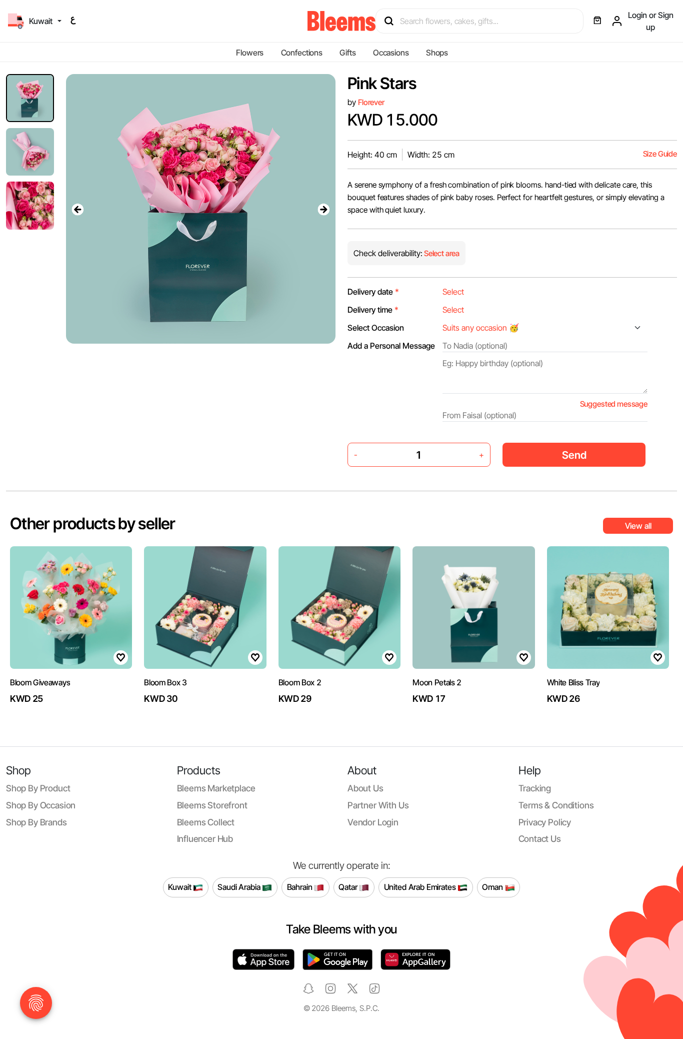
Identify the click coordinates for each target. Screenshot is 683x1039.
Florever (371, 102)
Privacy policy (545, 822)
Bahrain (300, 887)
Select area (441, 253)
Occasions (391, 53)
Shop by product (38, 788)
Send (574, 455)
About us (366, 788)
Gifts (348, 53)
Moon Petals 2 (437, 682)
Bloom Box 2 (299, 682)
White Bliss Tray (573, 682)
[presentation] (78, 209)
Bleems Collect (206, 822)
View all (638, 526)
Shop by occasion (41, 805)
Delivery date (373, 292)
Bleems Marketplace (216, 788)
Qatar (348, 887)
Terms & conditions (556, 805)
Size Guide (660, 154)
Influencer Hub (205, 838)
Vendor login (373, 822)
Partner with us (378, 805)
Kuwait (180, 887)
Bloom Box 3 (165, 682)
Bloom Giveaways (40, 682)
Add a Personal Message (391, 346)
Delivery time (373, 310)
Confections (301, 53)
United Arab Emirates (421, 887)
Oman (493, 887)
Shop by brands (36, 822)
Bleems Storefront (212, 805)
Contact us (539, 838)
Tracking (535, 788)
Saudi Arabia (240, 887)
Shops (437, 53)
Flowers (250, 53)
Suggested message (614, 404)
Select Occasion (376, 328)
